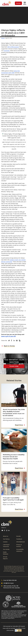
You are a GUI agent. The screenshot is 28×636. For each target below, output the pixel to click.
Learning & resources (6, 545)
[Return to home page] (7, 3)
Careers (5, 542)
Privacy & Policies (19, 545)
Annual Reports (5, 557)
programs (6, 50)
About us (5, 536)
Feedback (19, 539)
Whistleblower (20, 542)
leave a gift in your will (8, 336)
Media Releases (5, 553)
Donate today (14, 366)
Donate (18, 3)
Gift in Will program (13, 47)
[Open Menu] (25, 3)
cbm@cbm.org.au (8, 583)
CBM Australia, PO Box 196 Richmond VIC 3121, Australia (11, 586)
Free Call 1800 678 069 (9, 580)
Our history (6, 539)
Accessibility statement (20, 550)
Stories (3, 38)
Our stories (6, 549)
